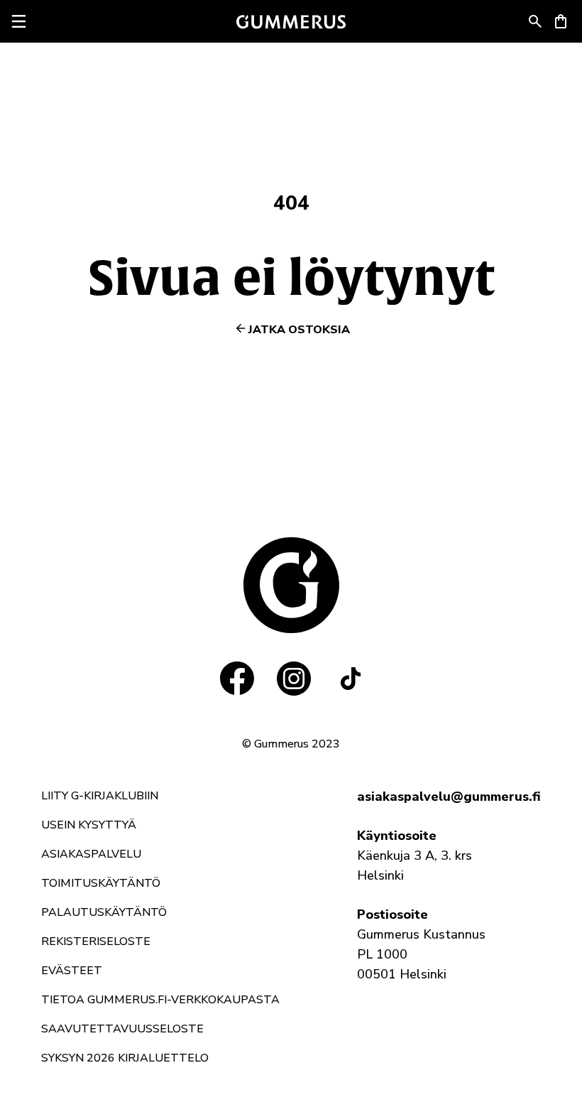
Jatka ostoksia (299, 330)
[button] (535, 21)
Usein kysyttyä (88, 825)
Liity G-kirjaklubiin (99, 796)
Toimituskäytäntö (100, 883)
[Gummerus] (291, 21)
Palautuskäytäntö (104, 912)
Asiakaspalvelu (91, 854)
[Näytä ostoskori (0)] (561, 21)
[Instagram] (294, 679)
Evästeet (71, 970)
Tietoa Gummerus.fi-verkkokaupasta (160, 1000)
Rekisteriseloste (95, 941)
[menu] (18, 21)
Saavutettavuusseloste (122, 1029)
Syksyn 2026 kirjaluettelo (125, 1058)
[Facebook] (237, 679)
